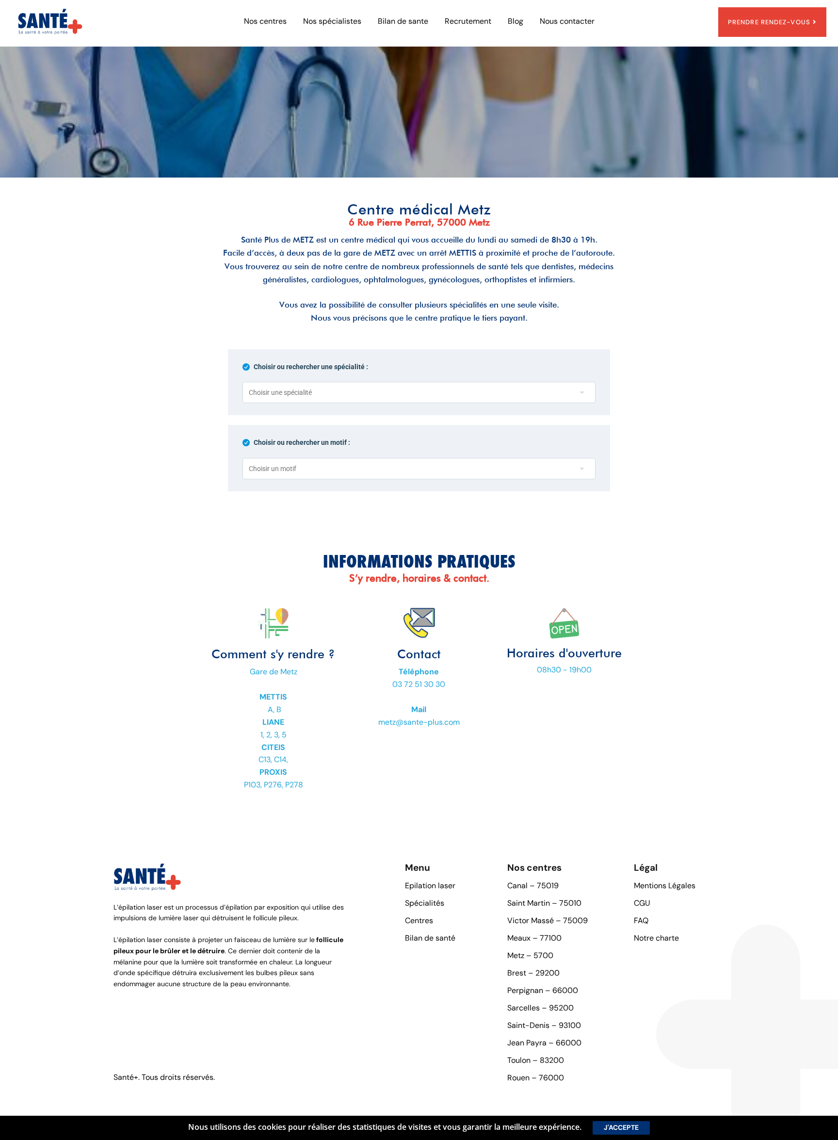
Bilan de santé (430, 938)
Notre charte (656, 938)
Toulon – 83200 (535, 1060)
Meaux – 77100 (534, 938)
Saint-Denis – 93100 (544, 1025)
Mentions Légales (664, 885)
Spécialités (424, 903)
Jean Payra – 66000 (544, 1043)
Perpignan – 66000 (542, 990)
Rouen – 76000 (535, 1078)
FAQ (641, 920)
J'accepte (621, 1127)
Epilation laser (430, 885)
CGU (642, 903)
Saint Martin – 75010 (544, 903)
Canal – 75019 (533, 885)
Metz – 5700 (530, 955)
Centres (419, 920)
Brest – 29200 (533, 973)
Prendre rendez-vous (769, 22)
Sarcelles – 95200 (540, 1008)
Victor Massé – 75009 (547, 920)
